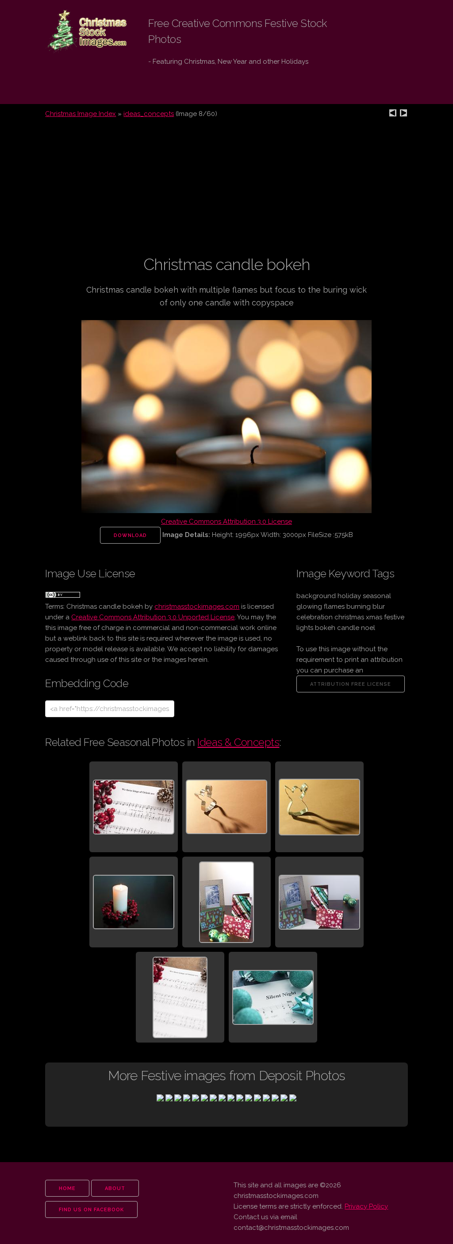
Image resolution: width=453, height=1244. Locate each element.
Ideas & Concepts (238, 742)
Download (130, 535)
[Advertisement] (226, 192)
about (115, 1188)
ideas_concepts (148, 114)
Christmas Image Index (80, 114)
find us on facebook (91, 1210)
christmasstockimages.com (196, 606)
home (67, 1188)
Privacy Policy (366, 1206)
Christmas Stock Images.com (79, 31)
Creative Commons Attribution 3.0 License (226, 521)
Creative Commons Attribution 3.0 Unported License (152, 617)
